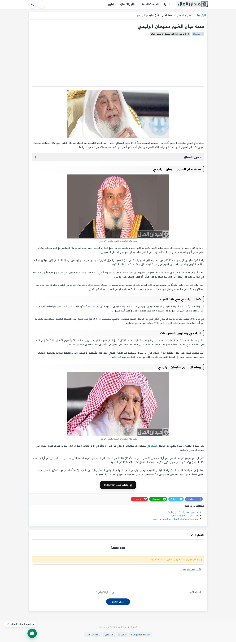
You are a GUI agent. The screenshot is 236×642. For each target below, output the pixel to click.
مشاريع (111, 4)
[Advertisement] (118, 60)
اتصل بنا (122, 635)
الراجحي (95, 306)
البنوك (166, 4)
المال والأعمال (128, 4)
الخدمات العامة (150, 4)
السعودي (152, 446)
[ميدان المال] (192, 4)
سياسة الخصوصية (140, 635)
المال (105, 248)
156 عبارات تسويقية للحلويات (184, 515)
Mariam (196, 34)
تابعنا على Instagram (118, 485)
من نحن (109, 635)
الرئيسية (201, 15)
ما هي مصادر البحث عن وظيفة (183, 512)
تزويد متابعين (93, 635)
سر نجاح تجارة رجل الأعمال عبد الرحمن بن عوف (175, 519)
